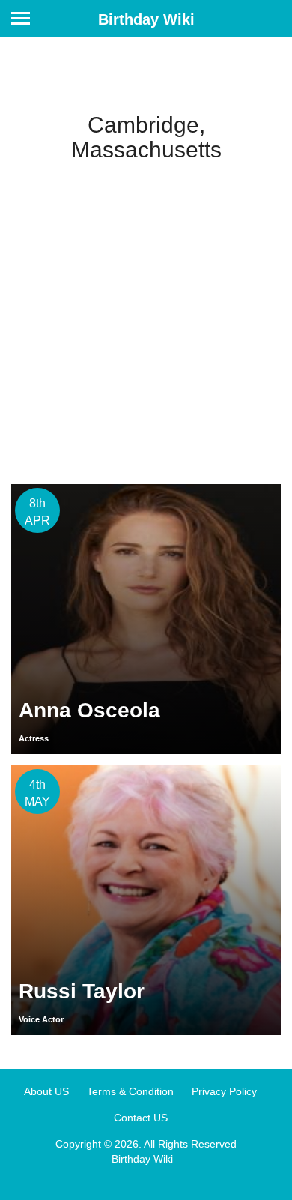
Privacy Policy (224, 1091)
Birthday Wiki (146, 19)
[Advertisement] (146, 327)
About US (46, 1091)
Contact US (141, 1118)
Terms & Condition (130, 1091)
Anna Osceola (89, 710)
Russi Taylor (82, 991)
